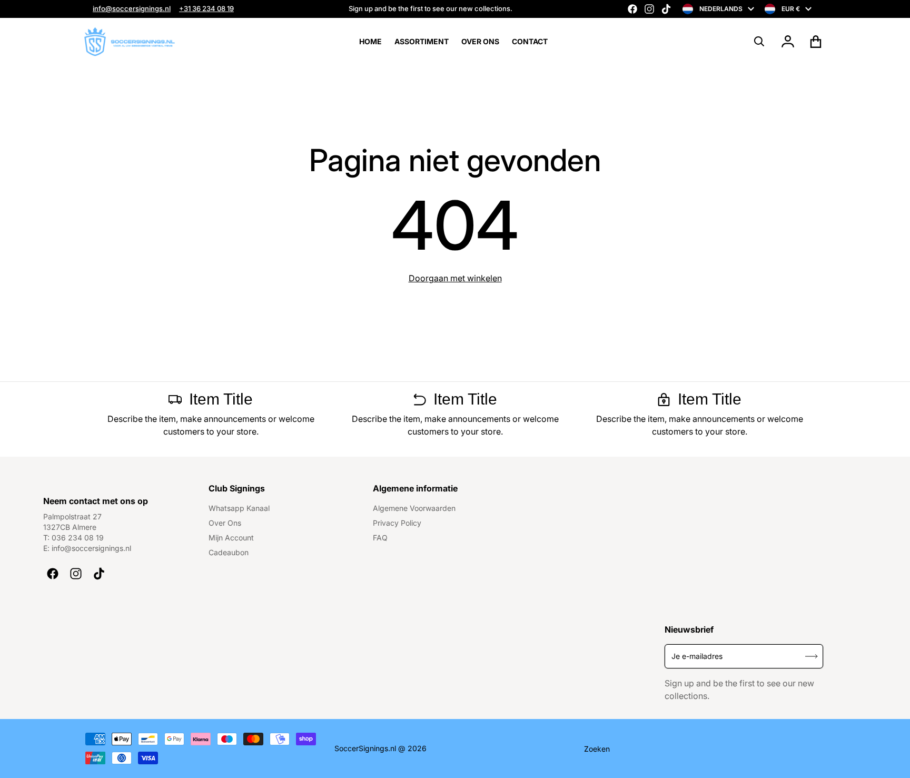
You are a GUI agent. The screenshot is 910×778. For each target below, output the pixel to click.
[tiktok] (666, 9)
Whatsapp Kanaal (239, 508)
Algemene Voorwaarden (414, 508)
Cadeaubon (229, 552)
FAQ (380, 537)
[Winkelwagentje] (816, 41)
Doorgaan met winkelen (455, 278)
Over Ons (225, 522)
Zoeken (597, 748)
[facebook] (632, 9)
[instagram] (649, 9)
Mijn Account (231, 537)
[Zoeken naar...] (759, 42)
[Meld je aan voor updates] (811, 656)
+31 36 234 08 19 (206, 8)
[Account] (788, 41)
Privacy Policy (397, 522)
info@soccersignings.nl (132, 8)
